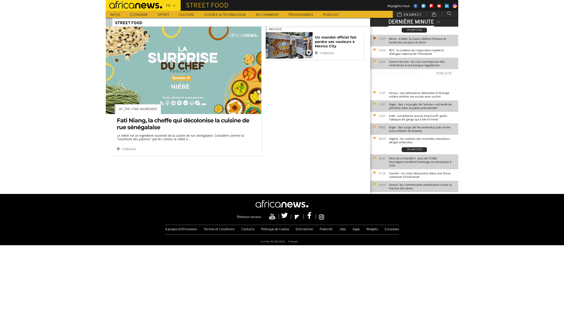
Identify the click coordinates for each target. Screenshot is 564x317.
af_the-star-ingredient (138, 109)
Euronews (392, 229)
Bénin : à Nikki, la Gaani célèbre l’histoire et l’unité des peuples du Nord (417, 40)
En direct (412, 15)
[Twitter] (285, 216)
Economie (139, 15)
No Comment (267, 15)
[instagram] (321, 216)
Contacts (247, 229)
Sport (163, 15)
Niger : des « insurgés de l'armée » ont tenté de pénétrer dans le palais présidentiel (420, 106)
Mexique (275, 29)
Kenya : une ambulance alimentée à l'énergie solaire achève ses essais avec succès (419, 94)
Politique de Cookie (275, 229)
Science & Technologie (225, 15)
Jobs (342, 229)
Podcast (331, 15)
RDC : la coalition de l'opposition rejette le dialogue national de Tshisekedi (416, 51)
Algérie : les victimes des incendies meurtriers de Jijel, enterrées (419, 140)
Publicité (326, 229)
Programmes (301, 15)
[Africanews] (134, 4)
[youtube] (273, 216)
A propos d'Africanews (181, 229)
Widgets (372, 229)
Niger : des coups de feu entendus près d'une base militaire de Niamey (419, 129)
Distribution (304, 229)
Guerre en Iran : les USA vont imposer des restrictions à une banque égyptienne (417, 63)
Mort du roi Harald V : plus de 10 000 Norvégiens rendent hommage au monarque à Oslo (420, 162)
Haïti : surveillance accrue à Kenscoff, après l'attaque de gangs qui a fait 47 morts (418, 117)
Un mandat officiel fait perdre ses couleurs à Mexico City (335, 41)
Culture (186, 15)
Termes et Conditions (219, 229)
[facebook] (310, 216)
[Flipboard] (297, 216)
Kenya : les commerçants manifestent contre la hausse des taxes (420, 186)
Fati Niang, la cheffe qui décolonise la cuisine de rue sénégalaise (183, 124)
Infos (115, 15)
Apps (356, 229)
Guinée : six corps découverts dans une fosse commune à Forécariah (420, 175)
